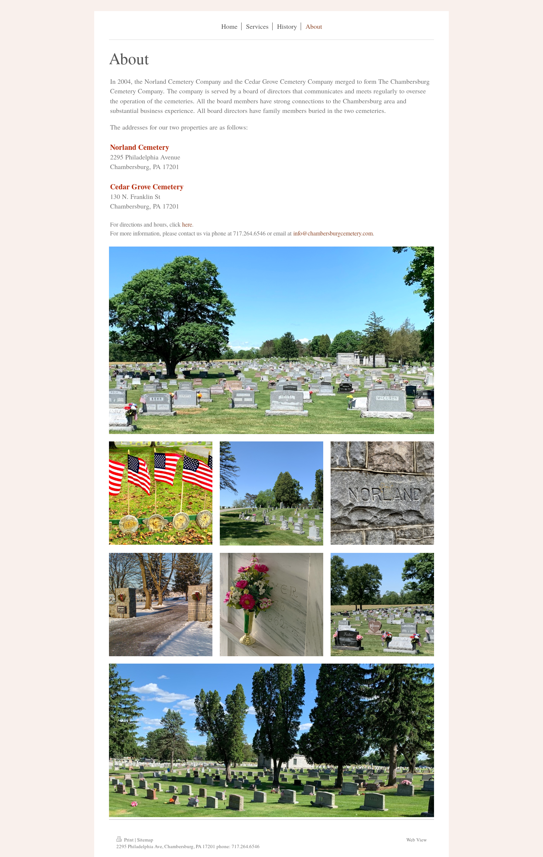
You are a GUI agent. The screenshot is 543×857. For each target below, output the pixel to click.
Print (129, 839)
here (187, 224)
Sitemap (145, 839)
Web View (416, 839)
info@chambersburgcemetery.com (333, 233)
